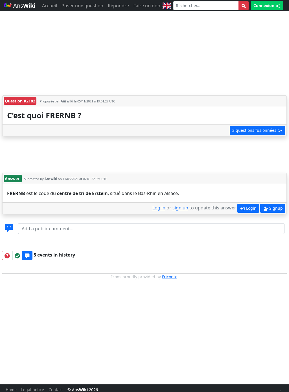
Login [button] (251, 208)
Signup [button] (275, 208)
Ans (23, 5)
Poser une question (82, 6)
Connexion (264, 5)
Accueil (49, 6)
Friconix (169, 276)
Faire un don (146, 6)
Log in (158, 208)
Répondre (118, 6)
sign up (180, 208)
